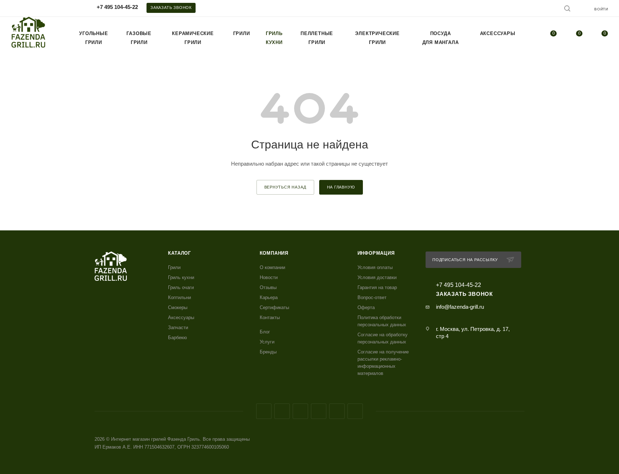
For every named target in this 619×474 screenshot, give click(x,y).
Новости (269, 277)
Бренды (268, 352)
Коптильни (179, 297)
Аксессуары (181, 317)
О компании (272, 267)
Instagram (282, 411)
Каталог (179, 253)
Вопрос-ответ (372, 297)
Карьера (269, 297)
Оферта (366, 307)
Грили (174, 267)
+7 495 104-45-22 (117, 7)
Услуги (267, 341)
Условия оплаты (375, 267)
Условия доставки (377, 277)
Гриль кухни (181, 277)
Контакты (270, 317)
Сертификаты (274, 307)
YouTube (318, 411)
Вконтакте (264, 411)
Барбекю (177, 337)
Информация (376, 253)
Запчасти (178, 327)
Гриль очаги (181, 287)
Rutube (337, 411)
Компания (274, 253)
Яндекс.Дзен (355, 411)
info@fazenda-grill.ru (460, 307)
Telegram (300, 411)
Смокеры (177, 307)
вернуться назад (285, 187)
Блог (265, 331)
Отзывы (268, 287)
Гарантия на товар (377, 287)
